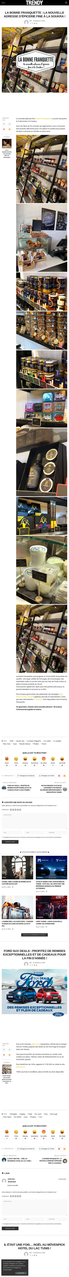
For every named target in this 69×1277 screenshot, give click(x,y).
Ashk (12, 741)
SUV (40, 1117)
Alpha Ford (36, 1044)
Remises (33, 1117)
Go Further (17, 1117)
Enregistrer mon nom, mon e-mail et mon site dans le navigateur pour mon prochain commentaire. (32, 837)
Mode (4, 877)
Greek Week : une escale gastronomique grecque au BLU (7, 1079)
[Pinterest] (35, 23)
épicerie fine (20, 741)
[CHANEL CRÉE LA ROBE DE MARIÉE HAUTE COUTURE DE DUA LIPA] (17, 867)
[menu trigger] (4, 2)
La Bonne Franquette (34, 741)
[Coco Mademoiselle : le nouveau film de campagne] (7, 143)
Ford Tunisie (7, 1117)
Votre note (5, 809)
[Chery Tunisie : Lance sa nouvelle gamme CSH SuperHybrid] (51, 907)
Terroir (44, 744)
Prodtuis (36, 744)
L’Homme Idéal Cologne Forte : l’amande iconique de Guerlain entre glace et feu (17, 924)
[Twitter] (33, 23)
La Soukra (47, 741)
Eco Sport (38, 1114)
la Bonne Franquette (43, 119)
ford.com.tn (20, 1067)
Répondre (63, 1179)
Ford (46, 1114)
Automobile (40, 877)
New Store (7, 744)
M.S (31, 20)
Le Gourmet (38, 699)
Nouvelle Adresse (25, 744)
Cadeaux (22, 1114)
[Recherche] (66, 2)
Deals (30, 1114)
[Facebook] (31, 23)
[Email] (37, 23)
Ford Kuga (54, 1114)
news (15, 744)
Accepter (21, 1273)
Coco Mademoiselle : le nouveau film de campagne (6, 153)
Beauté (5, 917)
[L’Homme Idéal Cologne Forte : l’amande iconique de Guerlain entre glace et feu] (17, 907)
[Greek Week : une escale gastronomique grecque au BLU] (7, 1069)
